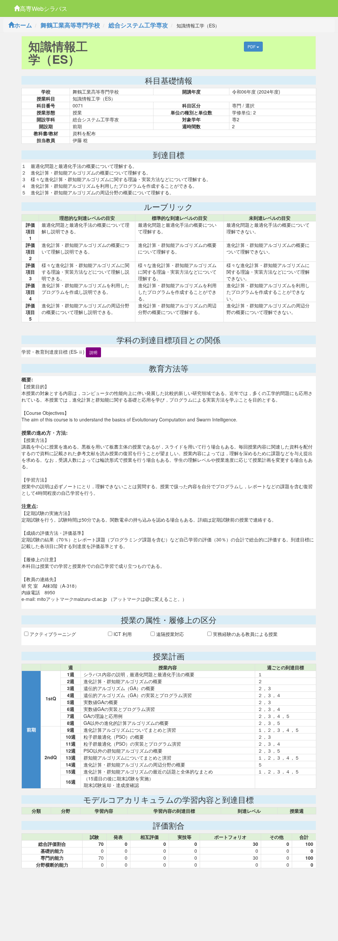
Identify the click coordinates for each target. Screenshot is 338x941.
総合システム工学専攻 (138, 25)
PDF (252, 46)
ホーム (23, 25)
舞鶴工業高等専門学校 (70, 25)
